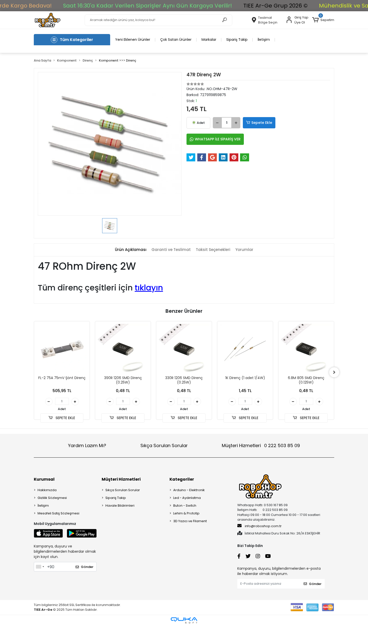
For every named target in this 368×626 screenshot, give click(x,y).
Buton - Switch (184, 505)
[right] (334, 372)
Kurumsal (44, 479)
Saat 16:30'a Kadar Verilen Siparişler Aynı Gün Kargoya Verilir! (147, 6)
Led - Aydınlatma (187, 497)
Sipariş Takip (237, 39)
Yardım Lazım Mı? (87, 445)
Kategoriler (181, 479)
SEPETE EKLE (65, 417)
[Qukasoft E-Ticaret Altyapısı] (184, 620)
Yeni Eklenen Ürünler (132, 39)
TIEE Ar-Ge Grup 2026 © (275, 6)
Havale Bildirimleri (119, 505)
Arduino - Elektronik (189, 490)
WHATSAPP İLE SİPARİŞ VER (218, 139)
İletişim (264, 39)
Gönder (87, 566)
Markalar (209, 39)
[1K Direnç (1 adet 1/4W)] (245, 349)
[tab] (130, 249)
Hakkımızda (47, 490)
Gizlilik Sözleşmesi (52, 497)
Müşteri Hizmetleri (261, 445)
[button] (323, 20)
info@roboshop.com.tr (263, 526)
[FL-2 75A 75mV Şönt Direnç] (62, 349)
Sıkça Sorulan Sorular (164, 445)
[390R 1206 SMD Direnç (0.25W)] (123, 349)
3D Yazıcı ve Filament (190, 521)
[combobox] (40, 566)
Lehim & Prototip (186, 513)
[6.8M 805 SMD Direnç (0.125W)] (306, 349)
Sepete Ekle (261, 122)
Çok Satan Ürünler (176, 39)
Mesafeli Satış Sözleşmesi (58, 513)
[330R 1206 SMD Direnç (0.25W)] (184, 349)
